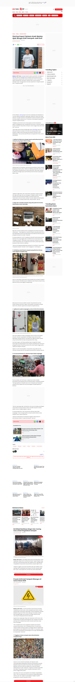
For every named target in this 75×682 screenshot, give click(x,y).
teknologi (35, 129)
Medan (14, 76)
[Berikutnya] (44, 501)
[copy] (43, 73)
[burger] (61, 11)
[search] (53, 9)
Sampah (24, 76)
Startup (21, 114)
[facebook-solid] (37, 73)
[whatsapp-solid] (35, 73)
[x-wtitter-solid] (40, 73)
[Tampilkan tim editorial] (43, 451)
